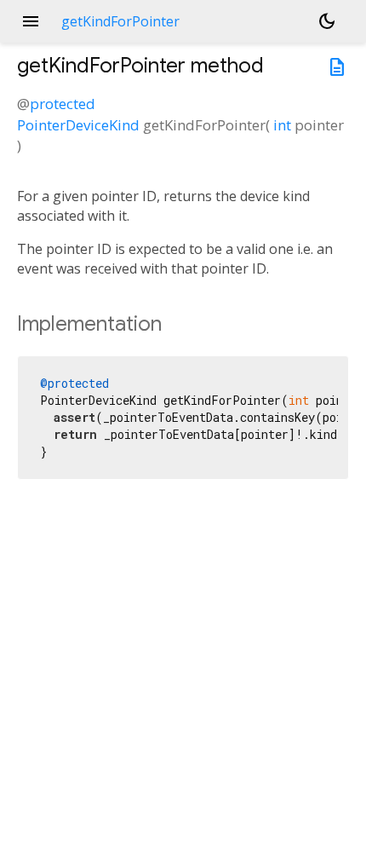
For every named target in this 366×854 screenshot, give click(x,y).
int (282, 125)
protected (62, 103)
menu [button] (30, 21)
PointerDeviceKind (78, 125)
